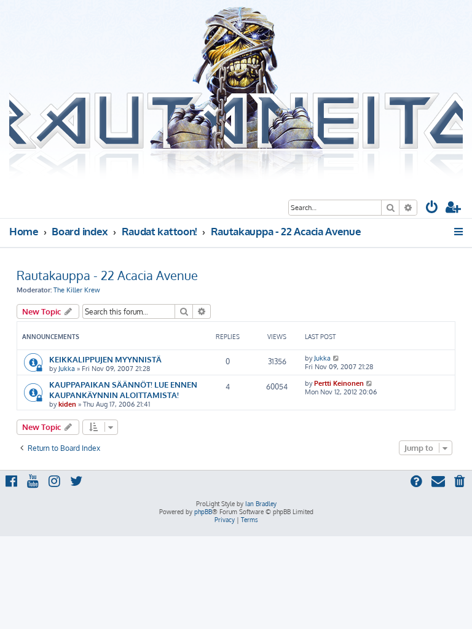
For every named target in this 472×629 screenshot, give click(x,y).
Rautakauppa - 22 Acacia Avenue (107, 275)
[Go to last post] (336, 358)
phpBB (203, 511)
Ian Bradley (261, 503)
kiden (67, 404)
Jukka (66, 368)
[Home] (236, 94)
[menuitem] (432, 208)
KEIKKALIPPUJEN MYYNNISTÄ (105, 359)
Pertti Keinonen (339, 383)
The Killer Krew (76, 290)
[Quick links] (459, 232)
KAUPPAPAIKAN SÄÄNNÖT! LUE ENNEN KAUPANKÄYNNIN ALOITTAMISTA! (123, 389)
